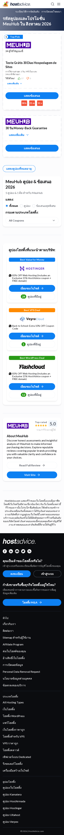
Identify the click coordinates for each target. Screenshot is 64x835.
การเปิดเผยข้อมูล (13, 664)
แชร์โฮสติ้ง (9, 722)
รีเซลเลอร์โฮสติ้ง (13, 763)
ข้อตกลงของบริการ (14, 685)
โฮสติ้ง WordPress (14, 716)
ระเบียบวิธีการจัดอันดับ (27, 11)
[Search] (52, 4)
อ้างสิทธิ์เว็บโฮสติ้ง (14, 658)
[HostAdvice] (17, 4)
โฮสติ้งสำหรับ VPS (14, 736)
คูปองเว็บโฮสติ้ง (12, 787)
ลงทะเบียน (16, 573)
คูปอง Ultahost (11, 814)
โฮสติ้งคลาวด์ (11, 750)
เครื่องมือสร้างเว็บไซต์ (16, 770)
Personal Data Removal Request (21, 671)
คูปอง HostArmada (14, 801)
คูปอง (27, 205)
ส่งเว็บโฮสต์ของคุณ (14, 651)
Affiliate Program (13, 644)
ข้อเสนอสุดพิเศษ (46, 205)
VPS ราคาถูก (10, 743)
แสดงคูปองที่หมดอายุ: (19, 168)
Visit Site (29, 474)
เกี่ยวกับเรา (9, 623)
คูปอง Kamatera (12, 794)
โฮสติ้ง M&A (29, 602)
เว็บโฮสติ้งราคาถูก (14, 729)
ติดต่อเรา (8, 630)
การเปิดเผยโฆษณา (51, 11)
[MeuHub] (19, 426)
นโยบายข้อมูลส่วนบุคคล (17, 678)
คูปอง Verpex (10, 821)
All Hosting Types (13, 702)
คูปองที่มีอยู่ (31, 296)
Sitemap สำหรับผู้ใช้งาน (17, 637)
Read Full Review (29, 465)
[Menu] (58, 4)
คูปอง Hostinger (12, 808)
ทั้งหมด (13, 205)
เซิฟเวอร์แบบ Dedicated (17, 756)
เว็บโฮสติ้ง (9, 709)
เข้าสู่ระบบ (47, 573)
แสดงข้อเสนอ (32, 95)
